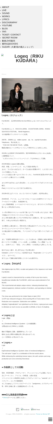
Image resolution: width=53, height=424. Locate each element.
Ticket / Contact (11, 35)
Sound (6, 13)
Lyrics (5, 19)
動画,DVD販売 (8, 41)
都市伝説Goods (10, 44)
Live (4, 10)
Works (6, 16)
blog (5, 28)
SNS (4, 31)
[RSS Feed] (35, 409)
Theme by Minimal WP (43, 414)
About (5, 7)
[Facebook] (26, 409)
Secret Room (9, 37)
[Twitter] (18, 409)
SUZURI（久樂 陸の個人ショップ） (18, 47)
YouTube (7, 25)
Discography (9, 22)
